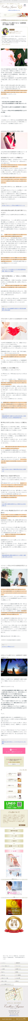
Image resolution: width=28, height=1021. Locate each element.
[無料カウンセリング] (14, 798)
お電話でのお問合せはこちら (14, 10)
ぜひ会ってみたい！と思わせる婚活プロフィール (13, 205)
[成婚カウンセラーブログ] (14, 775)
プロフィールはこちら (6, 44)
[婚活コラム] (14, 787)
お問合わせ (17, 981)
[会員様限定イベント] (14, 781)
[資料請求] (14, 793)
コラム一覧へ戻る (23, 769)
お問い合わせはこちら (14, 1015)
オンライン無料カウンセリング (14, 750)
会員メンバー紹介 (4, 981)
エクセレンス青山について (8, 646)
